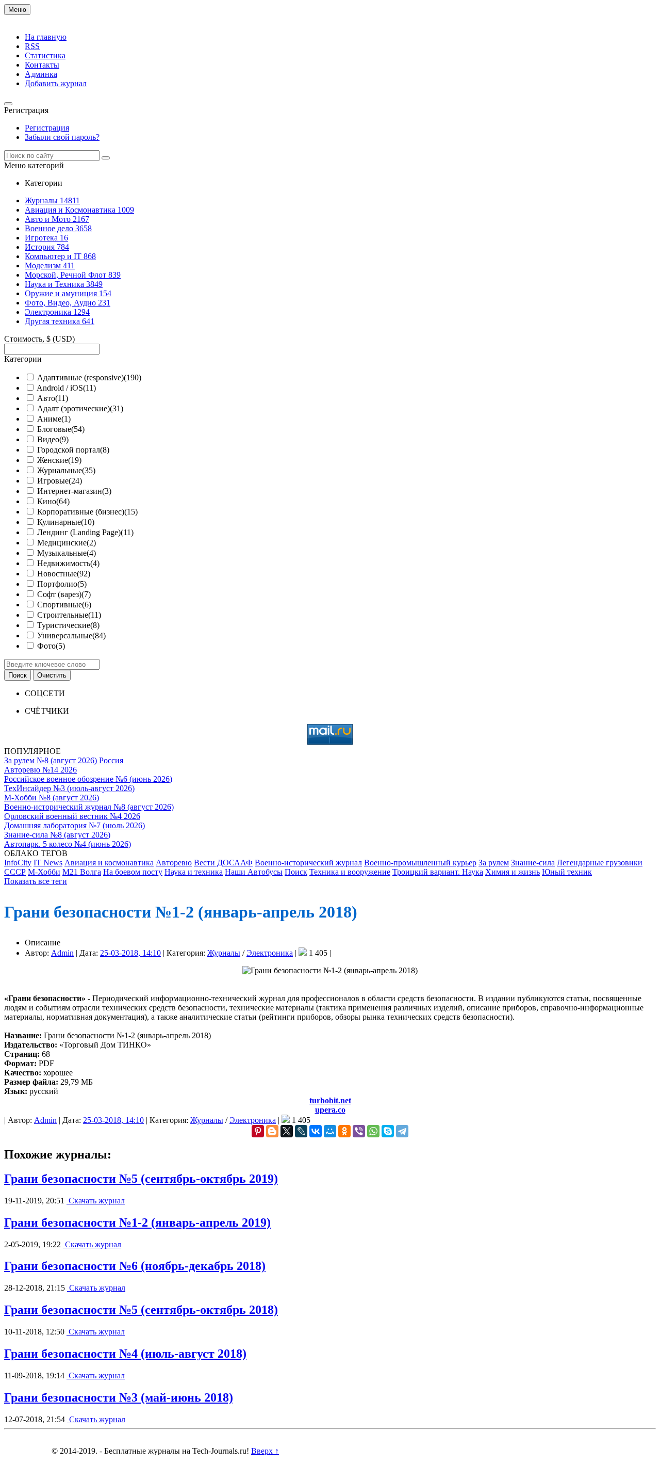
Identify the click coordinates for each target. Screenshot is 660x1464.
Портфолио (62, 584)
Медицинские (66, 542)
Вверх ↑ (265, 1450)
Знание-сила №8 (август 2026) (57, 834)
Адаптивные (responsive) (89, 377)
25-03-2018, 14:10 (130, 952)
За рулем (493, 862)
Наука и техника (193, 871)
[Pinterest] (258, 1131)
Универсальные (71, 635)
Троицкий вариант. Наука (437, 871)
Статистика (45, 55)
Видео (53, 439)
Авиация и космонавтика (109, 862)
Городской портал (73, 449)
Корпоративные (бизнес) (87, 511)
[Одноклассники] (344, 1131)
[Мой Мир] (330, 1131)
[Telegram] (402, 1131)
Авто (52, 398)
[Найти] (106, 157)
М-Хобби (44, 871)
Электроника (269, 952)
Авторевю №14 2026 (40, 769)
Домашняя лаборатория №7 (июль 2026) (74, 825)
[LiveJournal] (301, 1131)
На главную (46, 37)
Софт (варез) (64, 594)
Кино (53, 501)
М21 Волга (81, 871)
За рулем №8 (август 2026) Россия (63, 760)
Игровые (59, 480)
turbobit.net (330, 1100)
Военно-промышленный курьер (420, 862)
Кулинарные (65, 522)
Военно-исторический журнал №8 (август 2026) (89, 806)
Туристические (68, 625)
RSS (32, 46)
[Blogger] (272, 1131)
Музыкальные (66, 553)
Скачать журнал (96, 1200)
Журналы (223, 952)
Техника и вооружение (349, 871)
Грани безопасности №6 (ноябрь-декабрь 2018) (135, 1266)
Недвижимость (68, 563)
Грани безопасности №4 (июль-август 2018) (125, 1353)
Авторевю (174, 862)
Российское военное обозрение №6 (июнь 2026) (88, 779)
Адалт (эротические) (80, 408)
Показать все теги (35, 881)
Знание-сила (533, 862)
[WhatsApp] (373, 1131)
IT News (48, 862)
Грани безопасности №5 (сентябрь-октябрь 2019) (141, 1178)
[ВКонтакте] (315, 1131)
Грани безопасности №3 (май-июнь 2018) (118, 1397)
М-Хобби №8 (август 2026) (51, 797)
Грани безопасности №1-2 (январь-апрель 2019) (137, 1222)
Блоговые (61, 429)
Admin (62, 952)
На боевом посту (132, 871)
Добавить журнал (56, 83)
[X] (286, 1131)
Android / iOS (66, 387)
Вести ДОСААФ (223, 862)
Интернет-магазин (74, 491)
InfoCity (17, 862)
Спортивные (64, 604)
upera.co (330, 1109)
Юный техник (567, 871)
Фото (51, 645)
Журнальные (66, 470)
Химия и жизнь (512, 871)
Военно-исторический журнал (308, 862)
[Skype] (388, 1131)
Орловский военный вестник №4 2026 (72, 816)
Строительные (69, 614)
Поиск (296, 871)
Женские (59, 460)
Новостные (63, 573)
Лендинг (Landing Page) (85, 532)
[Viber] (359, 1131)
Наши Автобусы (254, 871)
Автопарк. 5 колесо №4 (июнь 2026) (67, 844)
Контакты (42, 64)
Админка (41, 74)
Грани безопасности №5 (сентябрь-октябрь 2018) (141, 1309)
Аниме (54, 418)
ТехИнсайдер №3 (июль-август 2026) (69, 788)
